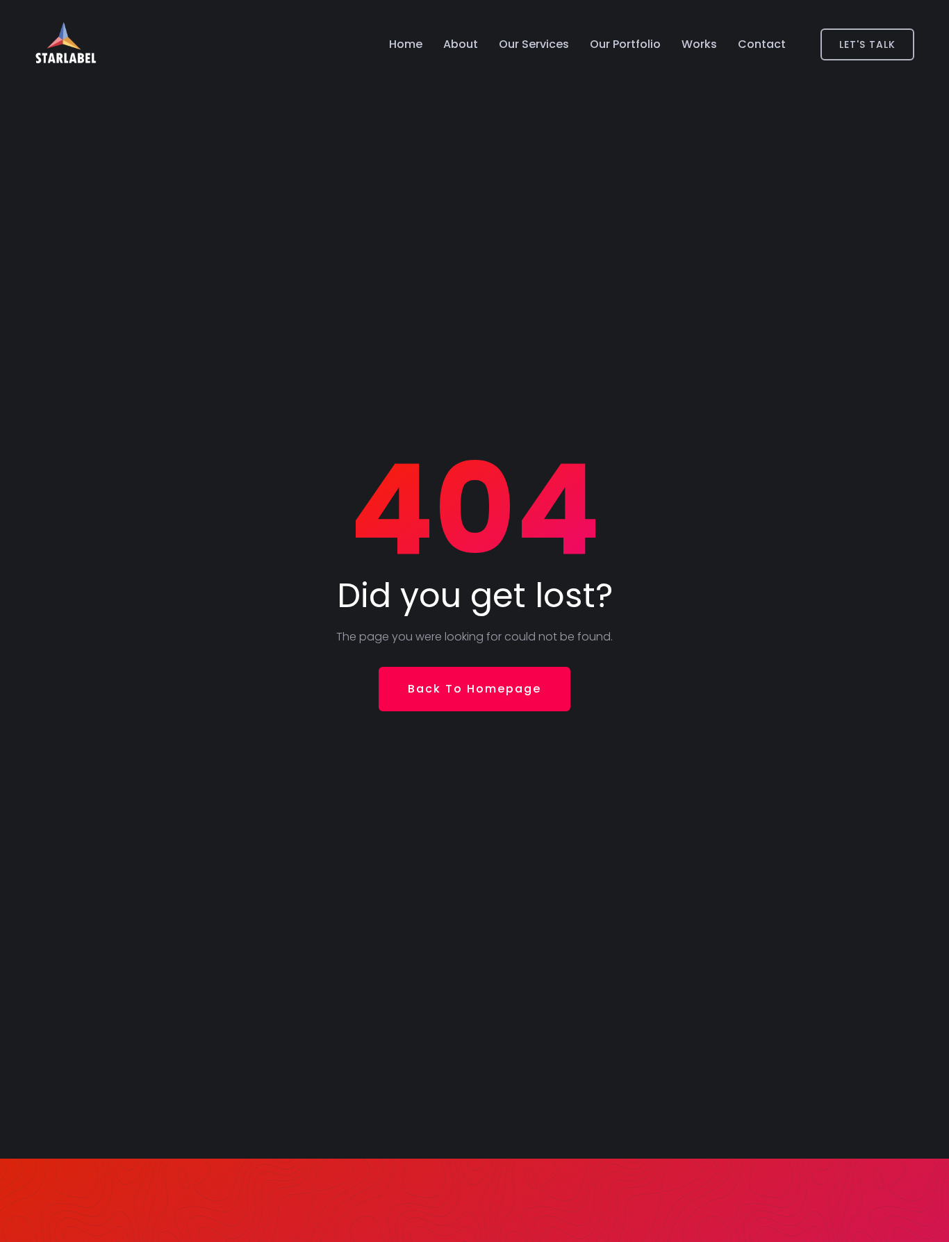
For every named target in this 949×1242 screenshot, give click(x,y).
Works (699, 44)
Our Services (534, 44)
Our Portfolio (625, 44)
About (460, 44)
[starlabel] (66, 44)
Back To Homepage (474, 689)
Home (405, 44)
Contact (762, 44)
